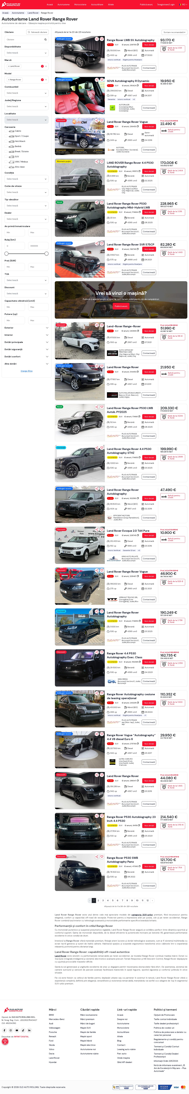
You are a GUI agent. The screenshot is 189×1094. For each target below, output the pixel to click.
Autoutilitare (97, 4)
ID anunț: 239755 (129, 45)
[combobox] (27, 53)
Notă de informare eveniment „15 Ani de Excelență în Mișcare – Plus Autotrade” (170, 1068)
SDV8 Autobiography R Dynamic (128, 81)
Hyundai (52, 1062)
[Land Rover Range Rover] (80, 381)
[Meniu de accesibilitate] (5, 1041)
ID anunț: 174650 (131, 621)
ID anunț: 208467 (129, 576)
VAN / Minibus (21, 161)
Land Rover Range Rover (123, 367)
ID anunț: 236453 (129, 126)
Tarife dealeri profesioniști (166, 1023)
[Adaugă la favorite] (102, 39)
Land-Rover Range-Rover (124, 326)
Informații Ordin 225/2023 (166, 1061)
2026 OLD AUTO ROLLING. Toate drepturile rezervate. (40, 1087)
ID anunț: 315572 (131, 171)
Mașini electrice (87, 1045)
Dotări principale (14, 342)
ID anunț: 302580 (129, 498)
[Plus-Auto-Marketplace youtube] (17, 1030)
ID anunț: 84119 (131, 825)
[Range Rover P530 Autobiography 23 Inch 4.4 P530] (80, 831)
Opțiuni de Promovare (164, 1015)
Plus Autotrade (129, 66)
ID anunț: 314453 (129, 372)
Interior (9, 335)
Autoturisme (64, 4)
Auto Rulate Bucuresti (130, 393)
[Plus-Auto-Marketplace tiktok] (23, 1030)
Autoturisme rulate (89, 1053)
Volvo (51, 1049)
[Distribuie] (97, 39)
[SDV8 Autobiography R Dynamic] (80, 95)
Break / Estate (22, 151)
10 (137, 900)
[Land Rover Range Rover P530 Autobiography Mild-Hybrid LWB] (80, 218)
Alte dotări (10, 363)
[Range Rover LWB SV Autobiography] (80, 54)
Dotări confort (12, 356)
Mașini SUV (85, 1027)
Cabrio (18, 131)
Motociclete (80, 4)
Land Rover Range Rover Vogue (127, 122)
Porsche (53, 1032)
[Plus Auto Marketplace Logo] (11, 4)
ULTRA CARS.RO (126, 759)
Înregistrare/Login (166, 4)
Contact (121, 1045)
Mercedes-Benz (56, 1019)
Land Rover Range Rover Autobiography (123, 492)
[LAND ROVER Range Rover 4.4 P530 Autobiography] (80, 177)
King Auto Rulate (130, 556)
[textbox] (35, 66)
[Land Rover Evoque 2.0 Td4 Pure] (80, 545)
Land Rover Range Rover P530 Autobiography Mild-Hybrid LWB (128, 205)
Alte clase (20, 166)
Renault (52, 1036)
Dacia (51, 1053)
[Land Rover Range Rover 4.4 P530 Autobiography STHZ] (80, 463)
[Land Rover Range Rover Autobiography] (80, 504)
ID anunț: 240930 (129, 331)
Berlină (18, 146)
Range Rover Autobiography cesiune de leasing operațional (131, 696)
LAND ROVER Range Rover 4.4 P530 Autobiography (130, 164)
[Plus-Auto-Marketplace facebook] (4, 1030)
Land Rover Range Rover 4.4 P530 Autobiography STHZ (129, 451)
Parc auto (121, 1053)
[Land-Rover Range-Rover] (80, 340)
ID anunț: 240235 (129, 703)
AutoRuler (124, 105)
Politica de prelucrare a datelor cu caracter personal (170, 1033)
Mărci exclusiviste (88, 1015)
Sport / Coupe (22, 136)
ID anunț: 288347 (129, 781)
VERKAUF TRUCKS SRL (128, 597)
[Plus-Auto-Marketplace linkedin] (29, 1030)
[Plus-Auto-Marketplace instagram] (10, 1030)
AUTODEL (120, 147)
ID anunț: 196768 (129, 249)
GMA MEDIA (123, 679)
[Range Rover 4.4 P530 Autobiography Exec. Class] (80, 668)
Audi (51, 1023)
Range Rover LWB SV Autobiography (131, 40)
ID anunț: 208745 (129, 535)
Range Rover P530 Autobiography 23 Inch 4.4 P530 (131, 819)
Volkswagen (54, 1027)
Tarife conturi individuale (165, 1019)
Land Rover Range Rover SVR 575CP (130, 244)
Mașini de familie (88, 1032)
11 (142, 900)
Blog (119, 1040)
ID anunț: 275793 (129, 744)
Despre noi (122, 1019)
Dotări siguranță (13, 349)
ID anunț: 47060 (131, 866)
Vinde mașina (123, 1058)
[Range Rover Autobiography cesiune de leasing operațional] (80, 708)
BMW (51, 1015)
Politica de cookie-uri (164, 1027)
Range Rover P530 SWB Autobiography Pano (122, 860)
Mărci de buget (87, 1023)
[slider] (6, 254)
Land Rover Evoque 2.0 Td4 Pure (128, 531)
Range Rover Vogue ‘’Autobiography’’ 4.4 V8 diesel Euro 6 (131, 737)
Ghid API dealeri (124, 1062)
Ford (51, 1040)
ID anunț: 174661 (131, 416)
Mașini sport (86, 1036)
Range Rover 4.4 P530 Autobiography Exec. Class (124, 655)
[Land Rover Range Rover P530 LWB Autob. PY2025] (80, 422)
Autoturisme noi (88, 1049)
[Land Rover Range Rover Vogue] (80, 136)
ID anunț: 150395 (131, 662)
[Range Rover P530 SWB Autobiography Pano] (80, 872)
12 (148, 900)
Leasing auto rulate (126, 1049)
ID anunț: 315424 (129, 85)
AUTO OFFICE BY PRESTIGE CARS (126, 351)
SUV (17, 156)
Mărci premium (87, 1019)
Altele (111, 4)
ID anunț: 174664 (131, 212)
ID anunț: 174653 (131, 457)
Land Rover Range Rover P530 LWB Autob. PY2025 (130, 410)
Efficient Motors (121, 515)
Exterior (9, 327)
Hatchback (20, 141)
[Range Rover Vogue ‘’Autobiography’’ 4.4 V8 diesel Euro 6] (80, 749)
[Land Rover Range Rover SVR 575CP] (80, 259)
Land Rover (33, 13)
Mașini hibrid (86, 1040)
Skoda (52, 1045)
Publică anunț (146, 4)
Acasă (50, 4)
